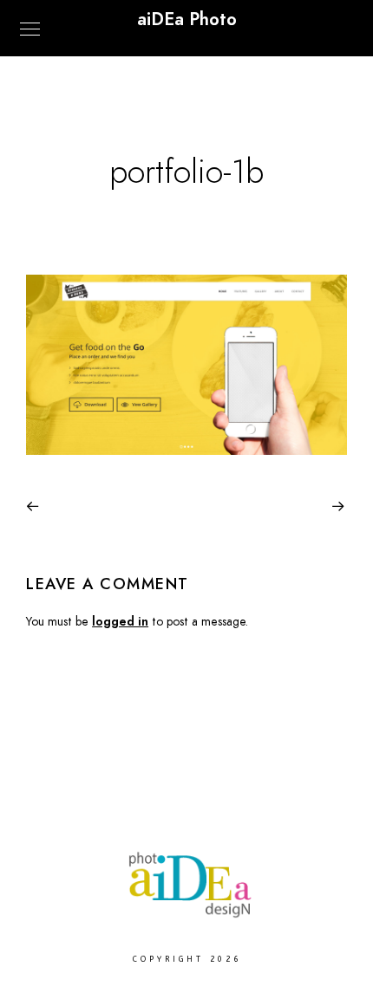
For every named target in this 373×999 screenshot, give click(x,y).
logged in (120, 621)
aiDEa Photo (187, 19)
